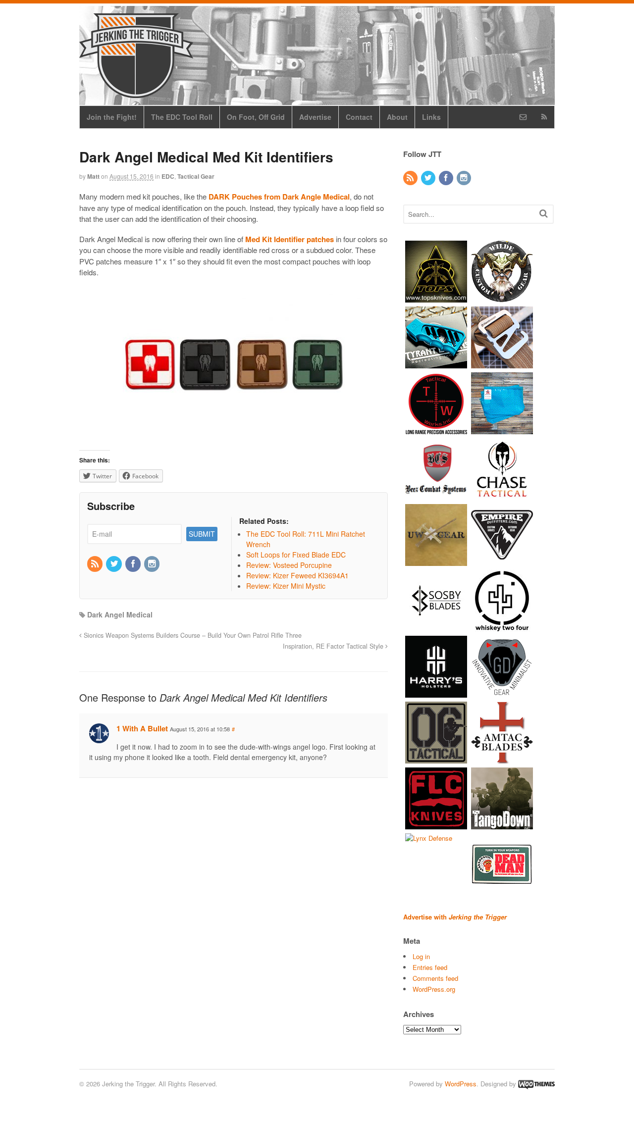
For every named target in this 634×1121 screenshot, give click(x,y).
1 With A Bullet (142, 728)
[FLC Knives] (436, 824)
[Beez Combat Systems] (436, 495)
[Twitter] (114, 564)
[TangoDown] (502, 824)
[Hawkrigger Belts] (502, 363)
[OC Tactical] (436, 758)
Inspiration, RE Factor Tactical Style (334, 646)
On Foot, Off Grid (256, 117)
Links (431, 117)
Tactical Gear (195, 176)
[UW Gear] (436, 560)
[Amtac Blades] (502, 758)
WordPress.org (434, 989)
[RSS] (95, 564)
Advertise (315, 117)
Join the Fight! (112, 117)
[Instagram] (152, 564)
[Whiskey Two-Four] (502, 626)
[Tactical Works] (436, 429)
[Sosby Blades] (436, 626)
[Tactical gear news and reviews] (136, 93)
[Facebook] (133, 564)
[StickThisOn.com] (502, 890)
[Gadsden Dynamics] (502, 692)
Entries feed (430, 967)
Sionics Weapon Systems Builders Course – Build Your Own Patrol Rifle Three (192, 635)
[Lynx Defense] (428, 838)
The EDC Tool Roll (181, 117)
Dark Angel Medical (120, 614)
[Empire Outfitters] (502, 560)
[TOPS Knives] (436, 297)
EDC (167, 176)
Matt (93, 176)
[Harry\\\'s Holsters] (436, 692)
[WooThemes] (536, 1083)
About (397, 117)
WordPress (460, 1083)
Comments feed (435, 978)
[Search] (543, 213)
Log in (421, 956)
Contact (359, 117)
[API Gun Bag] (502, 429)
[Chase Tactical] (502, 495)
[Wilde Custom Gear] (502, 297)
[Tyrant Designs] (436, 363)
